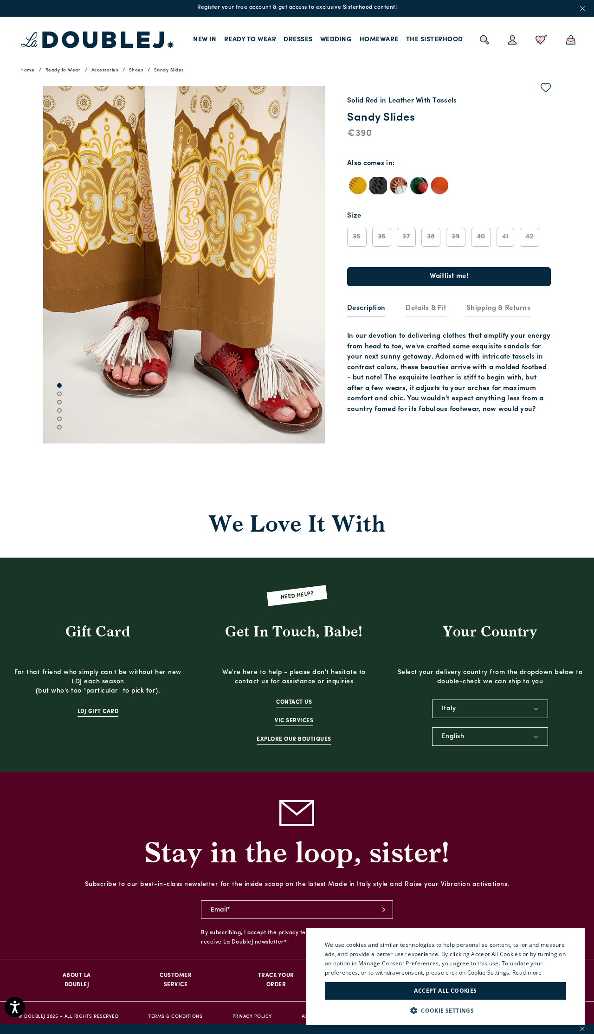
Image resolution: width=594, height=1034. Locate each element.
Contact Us (294, 702)
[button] (445, 1010)
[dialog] (445, 976)
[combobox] (490, 709)
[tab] (366, 309)
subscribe (383, 909)
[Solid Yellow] (358, 185)
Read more (527, 972)
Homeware (379, 39)
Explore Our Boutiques (294, 739)
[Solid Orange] (439, 185)
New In (204, 39)
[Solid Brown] (398, 185)
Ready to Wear (250, 39)
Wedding (336, 39)
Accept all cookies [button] (445, 991)
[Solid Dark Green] (419, 185)
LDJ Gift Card (98, 711)
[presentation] (366, 309)
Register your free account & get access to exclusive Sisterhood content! (297, 7)
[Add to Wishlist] (546, 89)
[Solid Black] (378, 185)
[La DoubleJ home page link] (97, 40)
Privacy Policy (252, 1016)
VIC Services (294, 721)
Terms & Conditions (175, 1016)
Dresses (298, 39)
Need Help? (297, 596)
